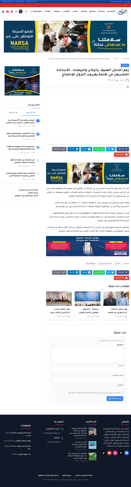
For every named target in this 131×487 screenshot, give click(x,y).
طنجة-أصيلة (90, 264)
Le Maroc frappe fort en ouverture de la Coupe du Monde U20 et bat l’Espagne (21, 148)
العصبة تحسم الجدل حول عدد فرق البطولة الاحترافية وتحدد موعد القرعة (77, 456)
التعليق (119, 345)
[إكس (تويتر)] (121, 453)
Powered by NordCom (51, 480)
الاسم (120, 365)
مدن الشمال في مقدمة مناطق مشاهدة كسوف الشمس (23, 161)
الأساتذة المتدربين (105, 264)
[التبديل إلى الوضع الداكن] (21, 11)
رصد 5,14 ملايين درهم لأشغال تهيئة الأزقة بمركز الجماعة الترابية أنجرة (20, 135)
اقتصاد (84, 11)
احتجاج (117, 264)
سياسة (101, 11)
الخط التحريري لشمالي (28, 190)
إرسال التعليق (115, 399)
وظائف (48, 11)
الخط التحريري (30, 1)
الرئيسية (111, 11)
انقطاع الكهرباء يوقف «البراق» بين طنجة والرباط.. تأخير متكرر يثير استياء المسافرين (78, 432)
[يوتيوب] (7, 11)
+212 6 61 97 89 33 (53, 442)
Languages (37, 11)
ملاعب (75, 11)
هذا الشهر (13, 113)
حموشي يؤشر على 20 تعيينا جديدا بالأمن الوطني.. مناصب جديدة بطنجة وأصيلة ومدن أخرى (20, 121)
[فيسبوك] (16, 11)
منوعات (56, 11)
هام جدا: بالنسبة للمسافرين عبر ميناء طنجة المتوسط (79, 444)
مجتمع (93, 11)
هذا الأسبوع (30, 113)
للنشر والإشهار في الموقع (26, 196)
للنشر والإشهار (7, 1)
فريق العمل (18, 1)
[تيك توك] (3, 11)
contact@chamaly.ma (52, 433)
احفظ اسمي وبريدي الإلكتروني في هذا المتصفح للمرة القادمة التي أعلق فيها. (94, 393)
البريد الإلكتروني (117, 375)
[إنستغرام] (12, 11)
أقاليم (67, 11)
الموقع (120, 385)
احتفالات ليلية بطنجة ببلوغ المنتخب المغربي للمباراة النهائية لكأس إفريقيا (20, 174)
